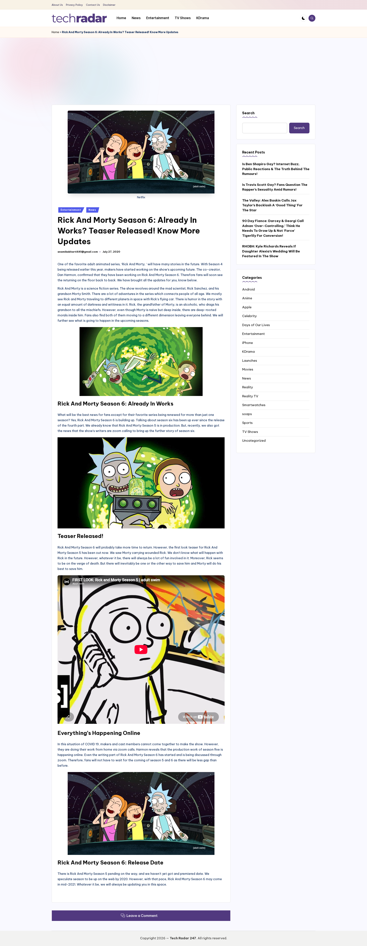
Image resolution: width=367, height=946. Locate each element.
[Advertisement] (183, 66)
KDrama (248, 351)
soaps (247, 414)
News (92, 209)
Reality (247, 387)
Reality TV (250, 396)
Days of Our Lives (256, 325)
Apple (247, 307)
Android (248, 289)
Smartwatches (254, 405)
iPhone (247, 342)
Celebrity (249, 316)
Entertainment (71, 209)
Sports (247, 422)
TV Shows (250, 431)
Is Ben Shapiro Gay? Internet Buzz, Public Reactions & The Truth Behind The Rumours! (275, 169)
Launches (249, 360)
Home (55, 32)
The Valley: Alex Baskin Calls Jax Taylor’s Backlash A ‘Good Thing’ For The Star (272, 205)
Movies (247, 369)
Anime (247, 298)
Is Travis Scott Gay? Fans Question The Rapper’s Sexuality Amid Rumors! (274, 187)
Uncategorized (254, 440)
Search (248, 113)
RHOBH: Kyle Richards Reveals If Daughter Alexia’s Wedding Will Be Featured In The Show (271, 251)
